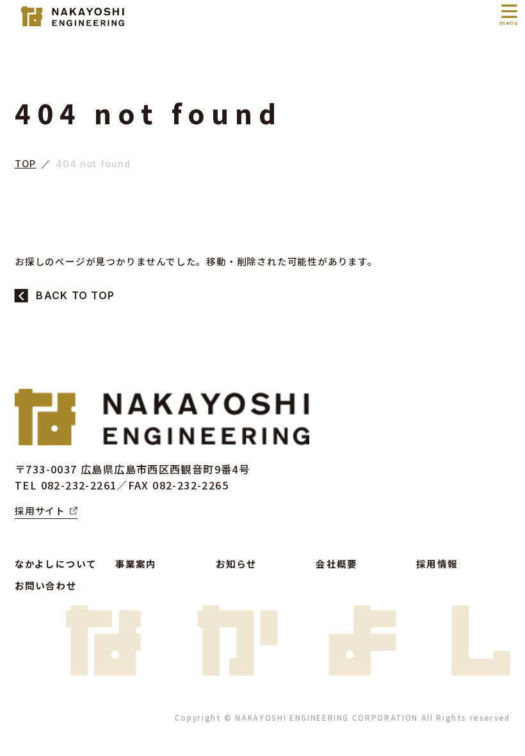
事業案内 (136, 563)
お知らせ (236, 563)
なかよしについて (56, 563)
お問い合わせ (46, 585)
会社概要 (336, 563)
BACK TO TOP (75, 296)
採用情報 (437, 563)
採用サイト (40, 510)
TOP (25, 164)
